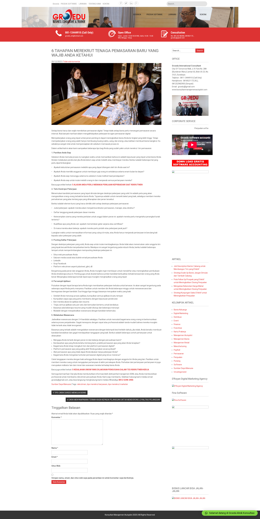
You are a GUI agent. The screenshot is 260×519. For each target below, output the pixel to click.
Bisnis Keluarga (180, 310)
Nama (54, 448)
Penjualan (178, 357)
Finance (177, 324)
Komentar (56, 417)
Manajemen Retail (181, 343)
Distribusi (178, 317)
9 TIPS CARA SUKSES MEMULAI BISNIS (69, 393)
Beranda (56, 4)
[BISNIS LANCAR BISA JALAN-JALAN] (188, 498)
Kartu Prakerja (180, 332)
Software (178, 364)
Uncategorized (180, 372)
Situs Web (55, 466)
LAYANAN (83, 4)
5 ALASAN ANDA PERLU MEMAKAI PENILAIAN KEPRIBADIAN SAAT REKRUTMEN (107, 185)
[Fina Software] (179, 400)
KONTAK (106, 4)
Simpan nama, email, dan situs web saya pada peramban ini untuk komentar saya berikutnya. (92, 478)
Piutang (177, 361)
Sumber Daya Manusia (61, 384)
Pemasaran (179, 354)
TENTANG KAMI (95, 4)
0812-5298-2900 (125, 380)
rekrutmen (81, 384)
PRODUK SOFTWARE (69, 4)
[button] (230, 513)
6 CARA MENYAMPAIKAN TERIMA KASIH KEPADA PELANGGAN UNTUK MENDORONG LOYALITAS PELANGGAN (113, 400)
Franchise (178, 328)
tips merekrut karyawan (97, 384)
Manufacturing (180, 346)
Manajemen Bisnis (181, 339)
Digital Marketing (181, 313)
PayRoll (177, 350)
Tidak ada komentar (71, 61)
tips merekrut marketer (118, 384)
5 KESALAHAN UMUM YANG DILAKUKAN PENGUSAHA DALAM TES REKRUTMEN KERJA (110, 370)
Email (54, 457)
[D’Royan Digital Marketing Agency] (187, 386)
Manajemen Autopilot (183, 335)
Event (176, 321)
